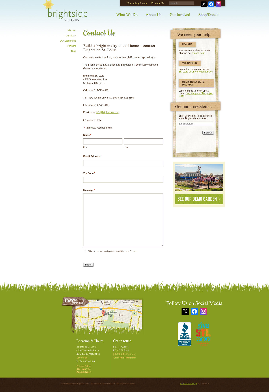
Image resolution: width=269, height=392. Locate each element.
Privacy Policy (83, 365)
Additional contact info (124, 357)
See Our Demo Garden (199, 199)
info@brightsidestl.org (107, 112)
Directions (81, 357)
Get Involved (180, 14)
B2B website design (188, 383)
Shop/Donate (208, 14)
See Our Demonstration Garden (199, 177)
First (85, 147)
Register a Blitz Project (193, 83)
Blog (73, 51)
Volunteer (189, 63)
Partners (71, 45)
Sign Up (208, 132)
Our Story (71, 35)
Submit (88, 264)
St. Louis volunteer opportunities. (196, 71)
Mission (72, 30)
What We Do (126, 14)
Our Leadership (68, 40)
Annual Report (83, 371)
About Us (153, 14)
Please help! (198, 53)
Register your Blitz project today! (196, 94)
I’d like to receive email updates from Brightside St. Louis (112, 251)
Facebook (194, 311)
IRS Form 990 (83, 368)
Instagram (203, 311)
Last (126, 147)
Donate (187, 44)
